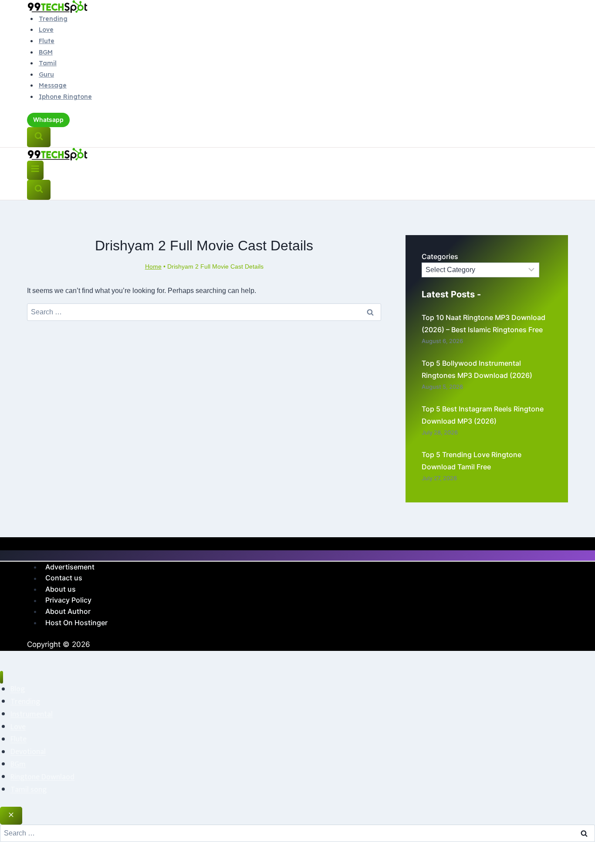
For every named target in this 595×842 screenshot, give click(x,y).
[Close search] (11, 816)
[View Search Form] (39, 137)
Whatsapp (48, 119)
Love (46, 30)
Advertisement (70, 566)
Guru (46, 74)
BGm (18, 764)
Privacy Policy (68, 600)
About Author (68, 611)
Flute (46, 41)
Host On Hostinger (76, 622)
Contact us (63, 578)
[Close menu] (1, 677)
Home (153, 266)
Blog (17, 689)
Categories (440, 256)
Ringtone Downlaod (42, 777)
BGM (46, 52)
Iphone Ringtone (65, 97)
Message (53, 85)
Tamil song (28, 789)
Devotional (28, 752)
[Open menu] (35, 170)
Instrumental (31, 714)
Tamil (48, 63)
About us (60, 589)
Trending (53, 19)
